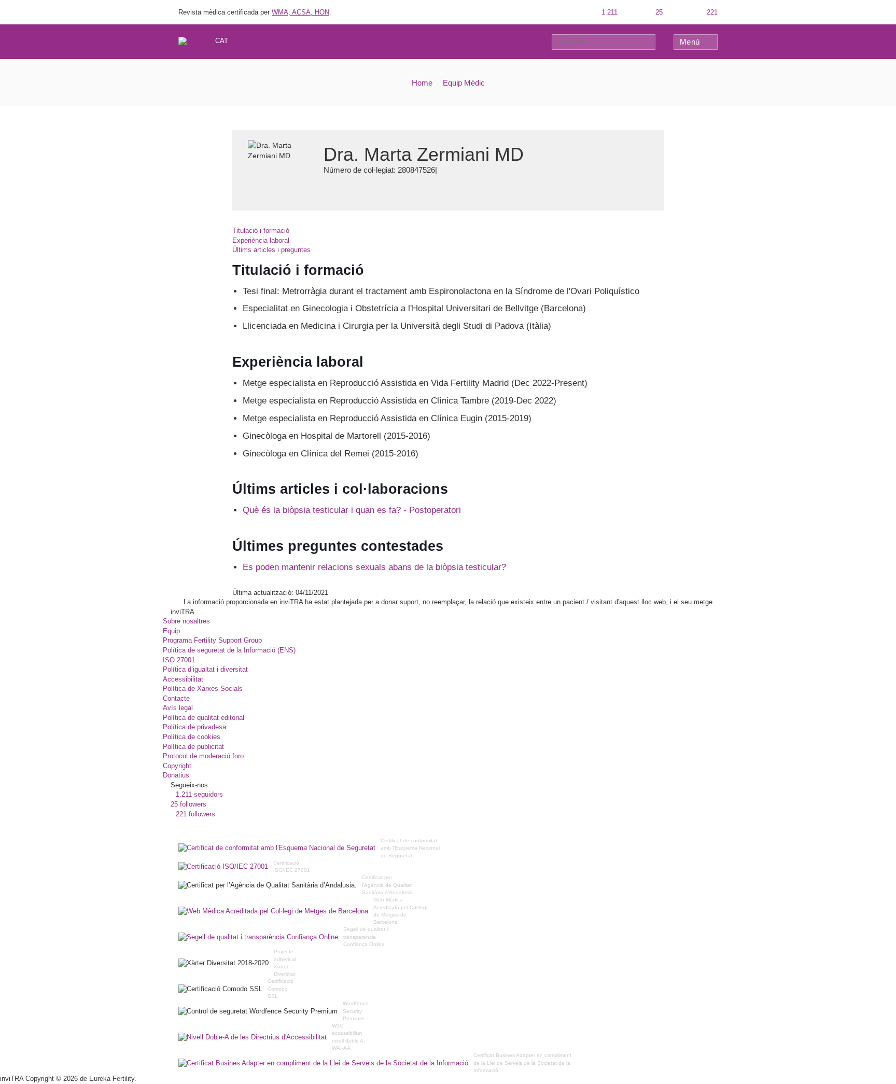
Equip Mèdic (464, 82)
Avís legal (178, 708)
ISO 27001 (179, 660)
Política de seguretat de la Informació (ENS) (229, 650)
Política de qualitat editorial (203, 717)
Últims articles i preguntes (271, 250)
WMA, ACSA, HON (300, 12)
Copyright (177, 766)
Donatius (176, 775)
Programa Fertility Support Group (212, 640)
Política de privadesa (194, 727)
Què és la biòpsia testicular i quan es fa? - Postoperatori (352, 510)
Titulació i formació (260, 230)
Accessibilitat (183, 679)
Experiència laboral (260, 240)
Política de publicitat (193, 747)
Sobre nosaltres (186, 621)
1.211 (608, 12)
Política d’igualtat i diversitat (205, 669)
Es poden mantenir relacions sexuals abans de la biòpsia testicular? (374, 567)
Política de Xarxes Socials (203, 688)
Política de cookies (191, 737)
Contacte (176, 698)
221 (711, 12)
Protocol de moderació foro (203, 756)
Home (422, 82)
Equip (171, 631)
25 (658, 12)
